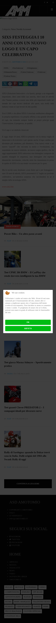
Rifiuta (28, 328)
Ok (28, 322)
